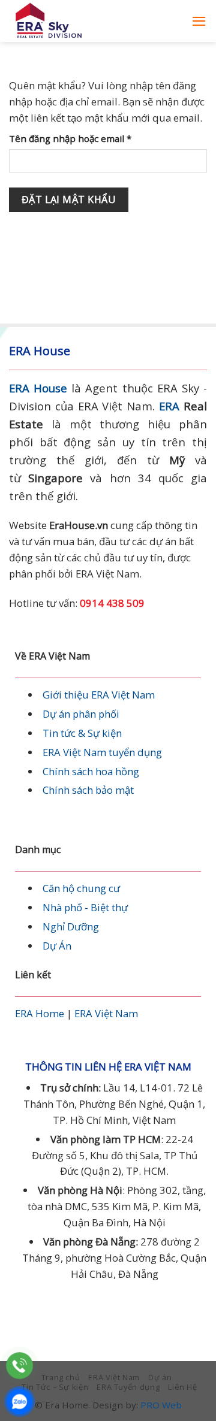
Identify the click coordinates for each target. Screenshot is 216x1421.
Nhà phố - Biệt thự (85, 907)
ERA (169, 405)
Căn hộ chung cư (81, 888)
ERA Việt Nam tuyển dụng (102, 752)
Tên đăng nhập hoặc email (80, 139)
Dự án (160, 1377)
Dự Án (57, 946)
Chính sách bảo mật (88, 790)
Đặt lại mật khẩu (69, 199)
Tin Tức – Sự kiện (55, 1386)
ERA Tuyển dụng (128, 1386)
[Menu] (199, 21)
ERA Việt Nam (106, 1013)
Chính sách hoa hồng (91, 771)
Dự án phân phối (81, 714)
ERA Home (39, 1013)
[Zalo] (19, 1401)
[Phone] (19, 1365)
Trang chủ (60, 1377)
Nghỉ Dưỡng (71, 926)
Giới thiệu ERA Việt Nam (99, 695)
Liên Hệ (182, 1386)
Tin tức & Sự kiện (82, 733)
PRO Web (161, 1405)
